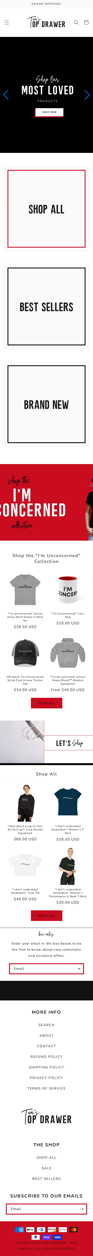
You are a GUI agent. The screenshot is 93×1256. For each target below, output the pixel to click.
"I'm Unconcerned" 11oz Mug (67, 615)
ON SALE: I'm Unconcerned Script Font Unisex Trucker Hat (25, 680)
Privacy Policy (46, 1078)
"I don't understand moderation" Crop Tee (25, 891)
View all (47, 703)
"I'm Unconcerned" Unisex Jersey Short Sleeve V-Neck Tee (25, 617)
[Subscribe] (79, 969)
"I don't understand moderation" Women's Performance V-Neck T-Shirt (67, 893)
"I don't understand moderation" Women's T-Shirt (67, 830)
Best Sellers (44, 354)
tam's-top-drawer (48, 1243)
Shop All (44, 257)
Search (46, 1025)
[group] (46, 95)
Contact (46, 1046)
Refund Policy (46, 1056)
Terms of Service (46, 1088)
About (47, 1035)
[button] (7, 22)
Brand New (44, 452)
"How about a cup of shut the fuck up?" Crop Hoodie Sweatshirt (25, 830)
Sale (47, 1168)
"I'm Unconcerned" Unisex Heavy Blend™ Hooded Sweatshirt (67, 680)
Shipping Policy (46, 1067)
